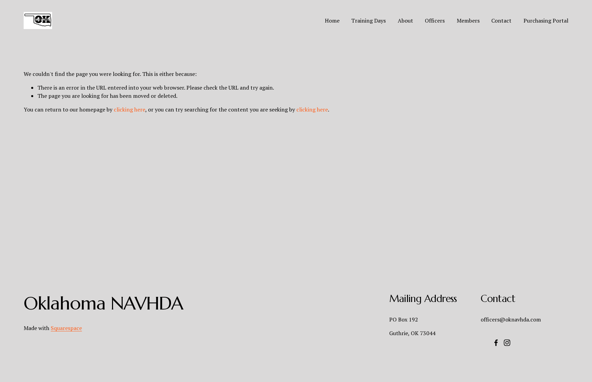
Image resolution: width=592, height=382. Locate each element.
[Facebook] (496, 342)
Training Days (368, 20)
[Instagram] (507, 342)
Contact (501, 20)
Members (468, 20)
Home (332, 20)
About (405, 20)
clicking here (129, 109)
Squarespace (66, 328)
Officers (435, 20)
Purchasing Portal (545, 20)
